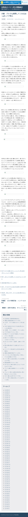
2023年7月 (7, 451)
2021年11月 (7, 489)
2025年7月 (7, 405)
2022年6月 (7, 476)
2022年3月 (7, 481)
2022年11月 (7, 466)
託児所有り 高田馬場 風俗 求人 (12, 318)
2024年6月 (7, 430)
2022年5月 (7, 478)
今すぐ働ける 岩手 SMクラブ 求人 (13, 376)
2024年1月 (7, 439)
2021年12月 (7, 487)
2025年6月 (7, 407)
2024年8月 (7, 426)
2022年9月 (7, 470)
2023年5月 (7, 455)
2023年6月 (7, 453)
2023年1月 (7, 462)
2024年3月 (7, 436)
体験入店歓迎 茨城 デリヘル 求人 (12, 353)
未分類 (3, 19)
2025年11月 (7, 397)
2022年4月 (7, 480)
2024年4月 (7, 434)
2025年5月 (7, 409)
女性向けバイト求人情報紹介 (12, 7)
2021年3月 (7, 504)
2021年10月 (7, 491)
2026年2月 (7, 392)
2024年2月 (7, 438)
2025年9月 (7, 401)
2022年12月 (7, 464)
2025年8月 (7, 403)
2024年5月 (7, 432)
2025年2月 (7, 415)
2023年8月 (7, 449)
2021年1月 (7, 508)
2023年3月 (7, 459)
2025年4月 (7, 411)
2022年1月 (7, 485)
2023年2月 (7, 460)
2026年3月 (7, 390)
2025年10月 (7, 399)
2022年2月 (7, 483)
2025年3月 (7, 413)
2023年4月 (7, 457)
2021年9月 (7, 493)
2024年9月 (7, 424)
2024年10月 (7, 422)
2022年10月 (7, 468)
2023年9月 (7, 447)
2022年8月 (7, 472)
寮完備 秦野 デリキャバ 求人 (11, 362)
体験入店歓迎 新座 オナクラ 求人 (12, 320)
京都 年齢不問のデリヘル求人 (9, 282)
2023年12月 (7, 441)
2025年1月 (7, 417)
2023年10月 (7, 445)
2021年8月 (7, 495)
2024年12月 (7, 418)
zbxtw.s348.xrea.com (19, 19)
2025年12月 (7, 395)
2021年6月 (7, 499)
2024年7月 (7, 428)
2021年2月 (7, 506)
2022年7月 (7, 474)
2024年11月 (7, 420)
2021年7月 (7, 497)
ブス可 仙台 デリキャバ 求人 (11, 332)
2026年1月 (7, 394)
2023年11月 (7, 443)
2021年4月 (7, 502)
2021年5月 (7, 501)
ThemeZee (16, 514)
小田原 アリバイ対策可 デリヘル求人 (14, 330)
